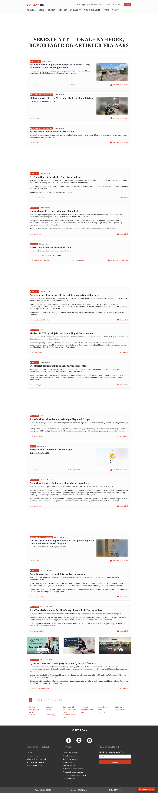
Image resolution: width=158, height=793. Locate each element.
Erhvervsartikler (69, 766)
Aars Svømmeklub (40, 198)
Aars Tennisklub (39, 631)
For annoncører (32, 756)
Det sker (63, 10)
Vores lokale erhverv (70, 756)
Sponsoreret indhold (70, 778)
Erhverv (51, 10)
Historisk (32, 715)
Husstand (49, 710)
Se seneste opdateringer (119, 260)
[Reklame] (43, 645)
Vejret (115, 10)
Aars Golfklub (38, 436)
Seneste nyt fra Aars (70, 753)
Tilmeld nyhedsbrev (146, 789)
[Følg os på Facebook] (68, 740)
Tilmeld (127, 5)
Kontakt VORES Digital (35, 762)
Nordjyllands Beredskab (42, 261)
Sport (106, 10)
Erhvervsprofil (68, 707)
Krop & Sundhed (69, 710)
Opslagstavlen (34, 710)
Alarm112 (31, 10)
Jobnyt (117, 712)
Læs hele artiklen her (120, 85)
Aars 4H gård (38, 385)
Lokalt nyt (75, 10)
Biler (48, 712)
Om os (29, 753)
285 (60, 700)
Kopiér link (75, 85)
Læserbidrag (50, 715)
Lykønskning (102, 707)
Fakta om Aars (68, 762)
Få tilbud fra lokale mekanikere (74, 775)
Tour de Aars (38, 352)
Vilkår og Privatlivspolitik (36, 759)
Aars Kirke (37, 234)
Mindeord (84, 707)
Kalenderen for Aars (70, 759)
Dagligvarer (33, 712)
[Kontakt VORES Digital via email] (89, 740)
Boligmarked (120, 710)
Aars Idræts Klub (39, 597)
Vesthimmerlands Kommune (73, 769)
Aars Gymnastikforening (42, 320)
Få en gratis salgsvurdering (73, 772)
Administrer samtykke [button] (35, 766)
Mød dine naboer (92, 10)
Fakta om (118, 707)
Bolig (41, 10)
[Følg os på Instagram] (79, 740)
